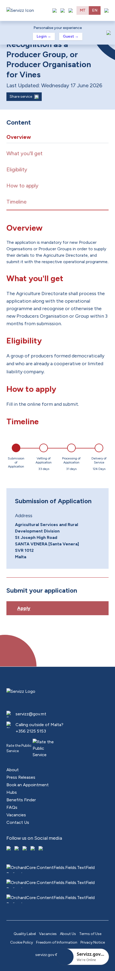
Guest (71, 36)
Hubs (11, 792)
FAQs (11, 807)
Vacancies (16, 814)
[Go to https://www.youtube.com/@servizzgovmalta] (33, 849)
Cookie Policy (21, 942)
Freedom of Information (56, 942)
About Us (68, 934)
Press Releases (20, 777)
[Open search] (70, 10)
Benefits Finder (21, 799)
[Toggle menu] (106, 10)
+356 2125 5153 (31, 731)
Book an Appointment (27, 784)
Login (44, 36)
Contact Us (17, 822)
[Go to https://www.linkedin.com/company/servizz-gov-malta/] (41, 849)
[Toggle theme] (62, 10)
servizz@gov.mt (31, 713)
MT (83, 10)
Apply (23, 608)
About (12, 769)
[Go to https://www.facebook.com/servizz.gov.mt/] (9, 849)
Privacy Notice (92, 942)
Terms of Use (90, 934)
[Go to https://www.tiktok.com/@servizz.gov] (25, 849)
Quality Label (25, 934)
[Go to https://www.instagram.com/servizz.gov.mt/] (17, 849)
